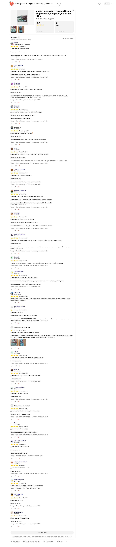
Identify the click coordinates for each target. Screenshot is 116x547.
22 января (22, 69)
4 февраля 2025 (23, 426)
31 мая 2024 (22, 483)
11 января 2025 (23, 87)
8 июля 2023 (22, 46)
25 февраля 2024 (23, 373)
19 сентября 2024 (24, 109)
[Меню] (112, 3)
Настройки (49, 541)
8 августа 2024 (23, 173)
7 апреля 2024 (23, 260)
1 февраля (22, 465)
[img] (14, 46)
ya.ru (61, 541)
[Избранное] (100, 4)
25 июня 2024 (23, 515)
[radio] (12, 62)
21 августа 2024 (23, 391)
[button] (14, 29)
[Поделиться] (73, 10)
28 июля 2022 (22, 310)
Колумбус (16, 541)
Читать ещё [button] (37, 97)
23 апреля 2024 (23, 238)
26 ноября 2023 (23, 296)
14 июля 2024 (23, 217)
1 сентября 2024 (23, 152)
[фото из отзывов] (14, 342)
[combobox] (34, 3)
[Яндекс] (12, 4)
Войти (107, 3)
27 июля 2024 (23, 194)
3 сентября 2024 (23, 498)
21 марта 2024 (23, 275)
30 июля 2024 (23, 355)
